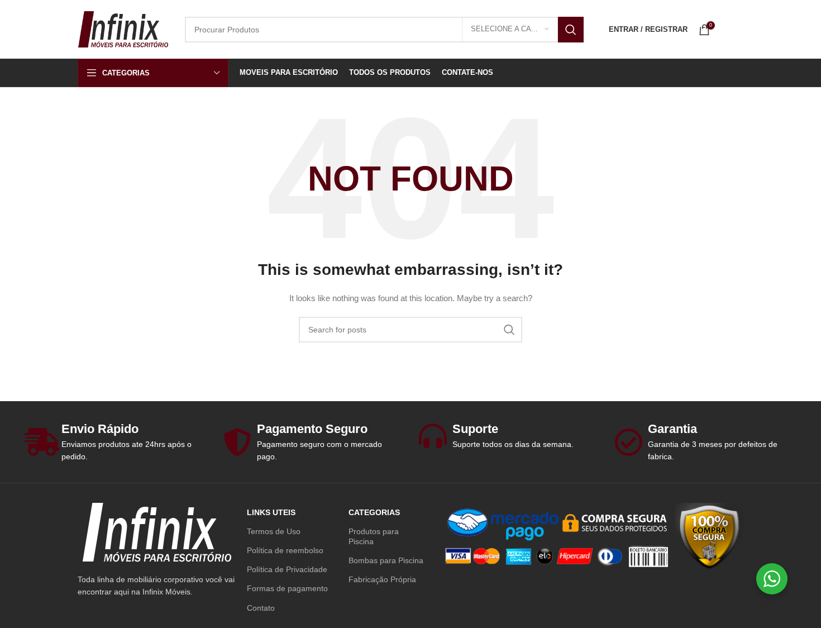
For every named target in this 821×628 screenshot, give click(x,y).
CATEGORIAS (374, 512)
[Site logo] (123, 28)
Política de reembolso (285, 550)
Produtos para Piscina (374, 536)
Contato (261, 607)
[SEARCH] (571, 29)
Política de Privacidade (287, 569)
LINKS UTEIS (271, 512)
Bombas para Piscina (386, 560)
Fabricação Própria (382, 579)
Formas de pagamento (287, 588)
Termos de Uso (273, 531)
